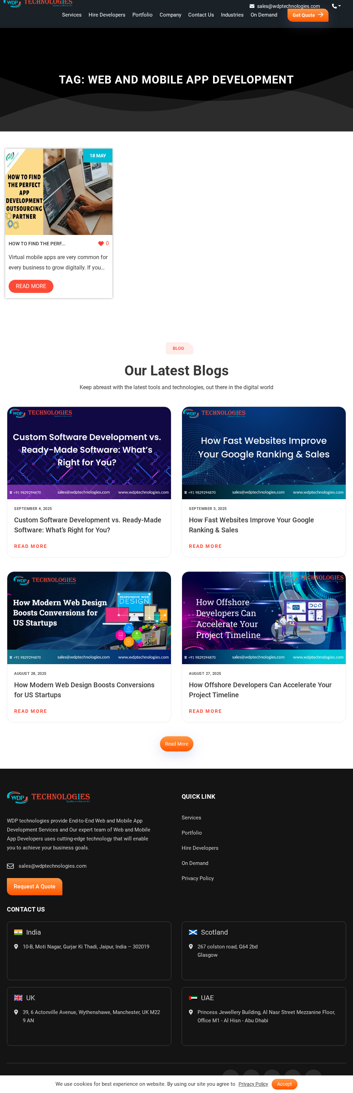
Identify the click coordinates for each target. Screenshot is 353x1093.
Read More (31, 286)
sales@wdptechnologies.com (288, 6)
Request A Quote (35, 886)
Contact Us (201, 15)
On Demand (264, 15)
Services (72, 15)
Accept (284, 1084)
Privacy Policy (198, 878)
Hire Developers (107, 15)
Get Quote (304, 15)
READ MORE (30, 546)
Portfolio (142, 15)
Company (170, 15)
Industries (232, 15)
